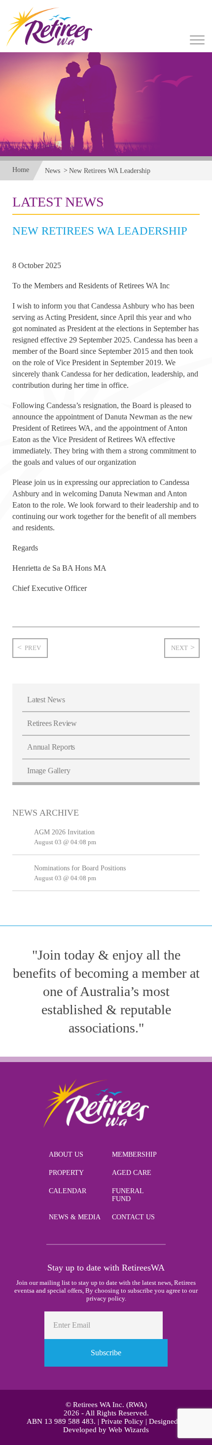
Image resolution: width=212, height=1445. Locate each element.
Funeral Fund (127, 1195)
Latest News (46, 699)
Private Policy (122, 1421)
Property (66, 1172)
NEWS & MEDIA (75, 1217)
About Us (66, 1154)
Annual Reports (51, 747)
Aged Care (131, 1172)
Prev (33, 648)
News (52, 170)
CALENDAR (67, 1191)
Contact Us (133, 1217)
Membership (134, 1154)
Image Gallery (48, 770)
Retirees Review (52, 723)
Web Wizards (128, 1430)
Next (179, 648)
